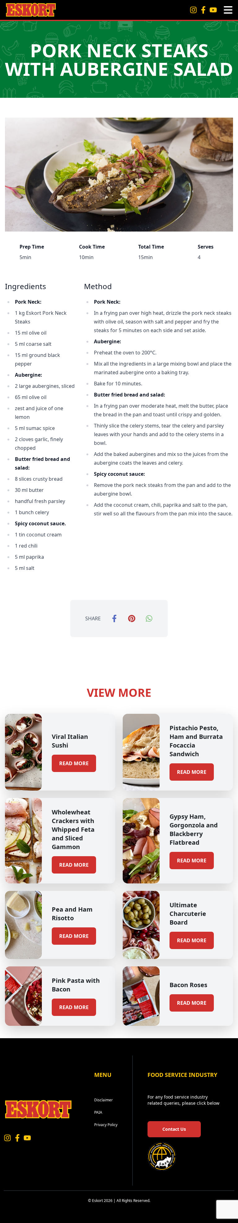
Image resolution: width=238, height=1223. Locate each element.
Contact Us (174, 1129)
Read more (74, 763)
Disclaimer (103, 1100)
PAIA (98, 1112)
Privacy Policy (105, 1124)
